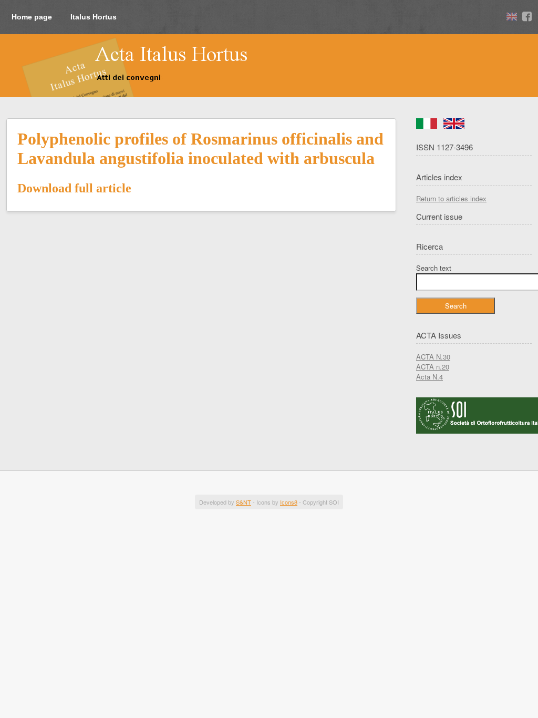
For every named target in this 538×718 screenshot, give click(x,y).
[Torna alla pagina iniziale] (129, 64)
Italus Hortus (93, 17)
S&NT (243, 502)
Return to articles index (451, 198)
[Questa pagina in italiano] (426, 126)
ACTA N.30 (433, 357)
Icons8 (288, 502)
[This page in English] (453, 126)
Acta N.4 (429, 377)
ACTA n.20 (432, 367)
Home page (32, 17)
